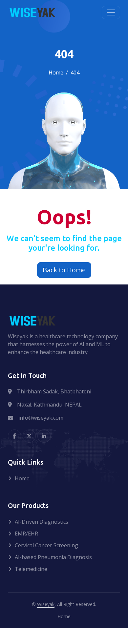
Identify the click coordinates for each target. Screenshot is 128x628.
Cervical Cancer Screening (46, 545)
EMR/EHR (26, 533)
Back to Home (64, 269)
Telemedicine (31, 569)
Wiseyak (45, 604)
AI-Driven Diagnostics (41, 521)
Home (56, 72)
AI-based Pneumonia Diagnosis (53, 557)
